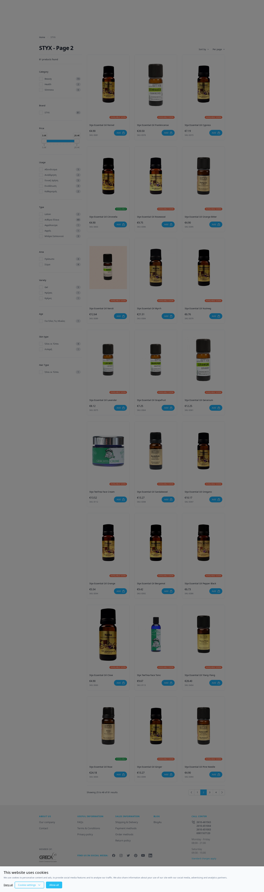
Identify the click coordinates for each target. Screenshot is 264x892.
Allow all (54, 885)
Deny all (8, 885)
